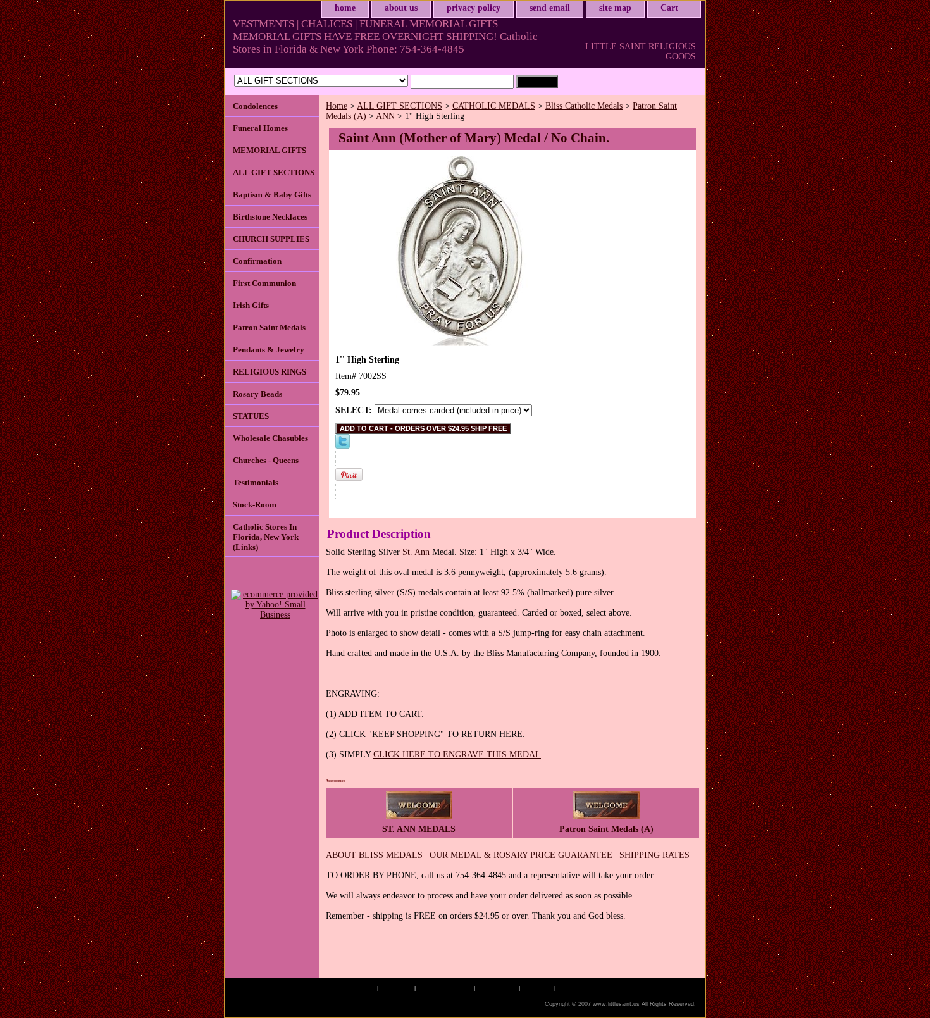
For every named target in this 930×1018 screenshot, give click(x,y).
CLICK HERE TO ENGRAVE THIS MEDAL (457, 754)
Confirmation (257, 261)
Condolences (255, 106)
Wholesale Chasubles (270, 438)
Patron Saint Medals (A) (606, 829)
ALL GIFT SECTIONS (399, 106)
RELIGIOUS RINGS (269, 371)
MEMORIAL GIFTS (269, 150)
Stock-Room (254, 504)
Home (336, 106)
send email (550, 8)
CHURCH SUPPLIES (271, 239)
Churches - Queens (266, 460)
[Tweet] (342, 445)
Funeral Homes (260, 128)
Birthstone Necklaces (270, 216)
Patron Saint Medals (269, 327)
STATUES (251, 416)
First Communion (264, 283)
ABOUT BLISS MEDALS (374, 855)
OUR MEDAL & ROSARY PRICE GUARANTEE (521, 855)
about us (401, 8)
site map (615, 8)
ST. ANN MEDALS (419, 829)
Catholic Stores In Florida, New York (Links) (266, 537)
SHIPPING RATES (654, 855)
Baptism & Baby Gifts (272, 194)
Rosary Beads (257, 394)
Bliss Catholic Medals (584, 106)
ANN (385, 116)
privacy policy (473, 8)
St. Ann (416, 552)
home (345, 8)
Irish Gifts (251, 305)
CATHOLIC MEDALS (493, 106)
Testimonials (255, 482)
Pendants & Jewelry (268, 349)
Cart (669, 8)
